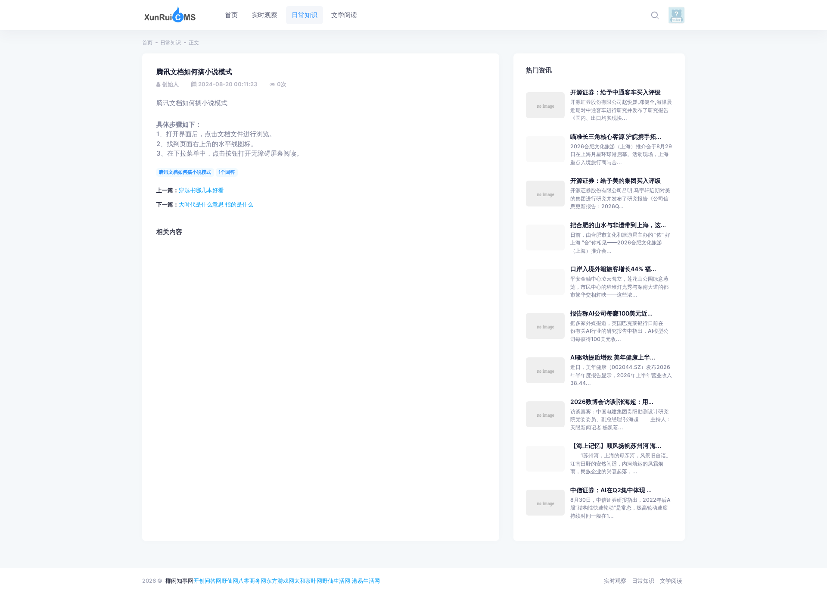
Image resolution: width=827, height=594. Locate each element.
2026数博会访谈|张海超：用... (611, 401)
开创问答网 (207, 580)
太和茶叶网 (308, 580)
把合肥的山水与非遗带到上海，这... (618, 224)
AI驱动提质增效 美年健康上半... (612, 357)
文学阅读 (671, 580)
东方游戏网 (280, 580)
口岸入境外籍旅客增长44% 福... (613, 268)
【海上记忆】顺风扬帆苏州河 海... (615, 445)
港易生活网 (366, 580)
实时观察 (615, 580)
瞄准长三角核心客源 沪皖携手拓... (615, 136)
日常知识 (170, 42)
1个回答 (226, 172)
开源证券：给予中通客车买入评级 (615, 92)
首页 (147, 42)
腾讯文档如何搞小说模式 (185, 172)
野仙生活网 (336, 580)
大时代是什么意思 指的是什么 (216, 204)
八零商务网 (252, 580)
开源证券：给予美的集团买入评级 (615, 180)
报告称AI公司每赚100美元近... (611, 313)
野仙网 (229, 580)
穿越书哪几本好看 (201, 190)
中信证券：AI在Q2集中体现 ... (611, 490)
